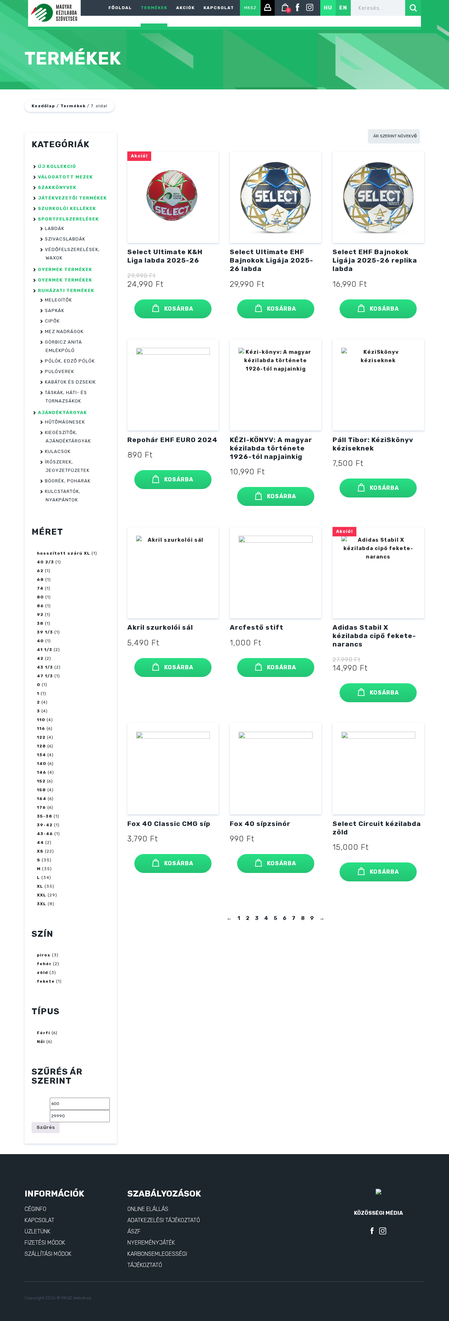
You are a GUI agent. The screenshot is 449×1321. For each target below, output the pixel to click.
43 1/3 (45, 667)
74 (40, 588)
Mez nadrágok (64, 331)
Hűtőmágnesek (65, 422)
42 (40, 658)
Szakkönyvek (57, 187)
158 (41, 789)
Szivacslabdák (65, 239)
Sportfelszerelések (68, 219)
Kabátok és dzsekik (70, 382)
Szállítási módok (48, 1254)
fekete (46, 981)
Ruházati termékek (66, 290)
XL (40, 886)
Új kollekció (57, 166)
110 (41, 719)
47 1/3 (45, 675)
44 (40, 842)
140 (41, 763)
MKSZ (250, 7)
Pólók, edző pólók (70, 361)
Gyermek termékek (65, 269)
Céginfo (35, 1209)
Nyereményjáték (151, 1242)
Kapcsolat (218, 7)
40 (40, 640)
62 (40, 570)
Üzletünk (38, 1231)
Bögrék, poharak (68, 480)
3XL (41, 903)
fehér (44, 963)
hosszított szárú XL (63, 553)
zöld (42, 972)
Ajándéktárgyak (62, 412)
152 (41, 781)
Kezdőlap (43, 105)
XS (40, 851)
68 (40, 579)
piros (44, 955)
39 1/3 (45, 632)
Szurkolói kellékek (67, 208)
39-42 (45, 824)
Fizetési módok (45, 1242)
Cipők (52, 321)
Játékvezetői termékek (72, 198)
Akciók (185, 7)
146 (41, 772)
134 (41, 754)
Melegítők (58, 300)
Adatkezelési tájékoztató (163, 1220)
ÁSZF (134, 1231)
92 (40, 614)
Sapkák (54, 310)
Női (41, 1041)
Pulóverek (59, 371)
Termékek (154, 7)
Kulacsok (58, 451)
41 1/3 (44, 649)
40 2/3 (45, 562)
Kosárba (178, 308)
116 (41, 728)
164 (41, 798)
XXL (41, 895)
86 (40, 605)
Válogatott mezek (65, 176)
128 (41, 746)
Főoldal (120, 7)
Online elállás (147, 1209)
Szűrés (45, 1127)
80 (40, 597)
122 (41, 737)
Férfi (43, 1032)
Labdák (54, 228)
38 (40, 623)
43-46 (45, 833)
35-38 (44, 816)
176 (41, 807)
